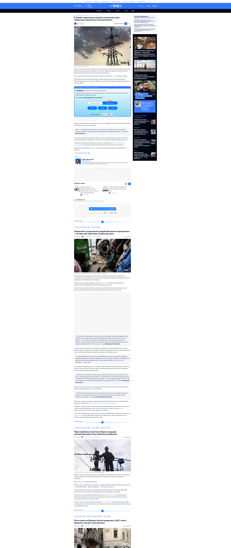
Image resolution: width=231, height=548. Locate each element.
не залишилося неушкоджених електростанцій (102, 403)
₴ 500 (112, 108)
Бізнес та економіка (116, 1)
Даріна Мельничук (80, 23)
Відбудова (96, 1)
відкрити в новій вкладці (127, 236)
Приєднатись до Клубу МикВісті (103, 209)
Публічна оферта (93, 120)
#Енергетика (94, 227)
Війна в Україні (88, 1)
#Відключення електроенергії (81, 152)
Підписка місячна (110, 103)
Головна (76, 15)
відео (133, 10)
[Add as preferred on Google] (111, 6)
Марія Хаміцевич (86, 437)
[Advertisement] (102, 175)
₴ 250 (102, 108)
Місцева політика (141, 1)
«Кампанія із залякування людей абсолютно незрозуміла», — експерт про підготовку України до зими (144, 21)
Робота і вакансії (105, 1)
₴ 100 (92, 108)
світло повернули (106, 502)
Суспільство (85, 15)
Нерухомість (132, 1)
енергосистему (78, 415)
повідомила (81, 481)
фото (126, 10)
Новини (80, 15)
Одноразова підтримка (95, 103)
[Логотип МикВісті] (117, 6)
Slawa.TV (103, 283)
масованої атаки (110, 495)
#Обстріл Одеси (103, 427)
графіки (121, 408)
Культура (125, 1)
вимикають (93, 148)
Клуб (155, 5)
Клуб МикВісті (79, 90)
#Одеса (93, 427)
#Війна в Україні (78, 516)
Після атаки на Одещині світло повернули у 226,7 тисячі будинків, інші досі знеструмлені (144, 30)
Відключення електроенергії (144, 17)
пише (113, 76)
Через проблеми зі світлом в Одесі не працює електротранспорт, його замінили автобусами (144, 25)
